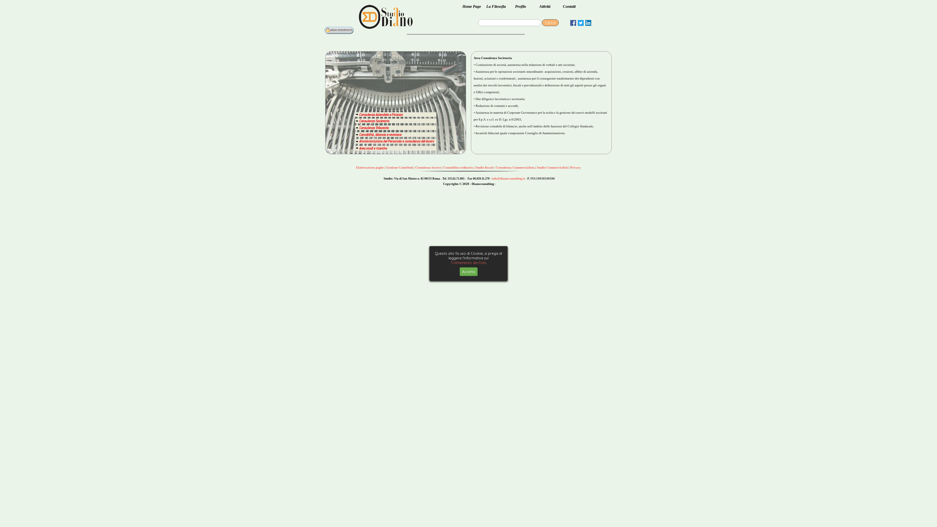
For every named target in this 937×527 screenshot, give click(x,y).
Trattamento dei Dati (468, 262)
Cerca (550, 22)
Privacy (575, 167)
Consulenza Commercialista (515, 167)
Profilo (520, 6)
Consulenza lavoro (428, 167)
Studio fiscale (484, 167)
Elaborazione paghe (370, 167)
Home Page (471, 6)
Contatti (569, 6)
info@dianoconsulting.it (508, 178)
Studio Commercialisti (552, 167)
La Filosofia (496, 6)
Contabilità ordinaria (458, 167)
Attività (544, 6)
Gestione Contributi (399, 167)
